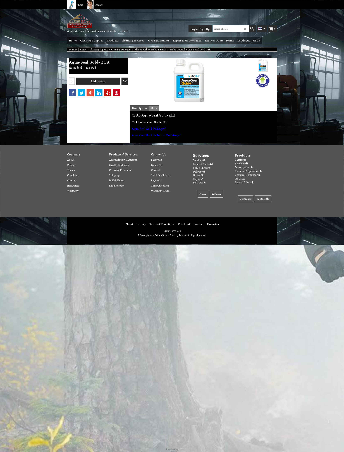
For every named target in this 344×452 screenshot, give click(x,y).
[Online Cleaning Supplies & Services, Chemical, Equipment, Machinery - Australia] (94, 21)
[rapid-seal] (263, 80)
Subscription (242, 167)
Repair (197, 179)
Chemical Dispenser (246, 174)
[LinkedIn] (98, 92)
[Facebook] (72, 92)
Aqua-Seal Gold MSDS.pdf (148, 129)
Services (198, 160)
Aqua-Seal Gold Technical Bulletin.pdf (156, 135)
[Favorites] (124, 81)
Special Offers (243, 182)
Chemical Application (247, 171)
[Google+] (90, 92)
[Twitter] (81, 92)
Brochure (240, 163)
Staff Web (198, 182)
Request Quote (201, 164)
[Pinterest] (116, 92)
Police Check (200, 167)
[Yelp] (107, 92)
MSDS (238, 178)
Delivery (198, 171)
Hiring (197, 175)
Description (139, 108)
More (154, 108)
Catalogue (240, 159)
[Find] (252, 28)
